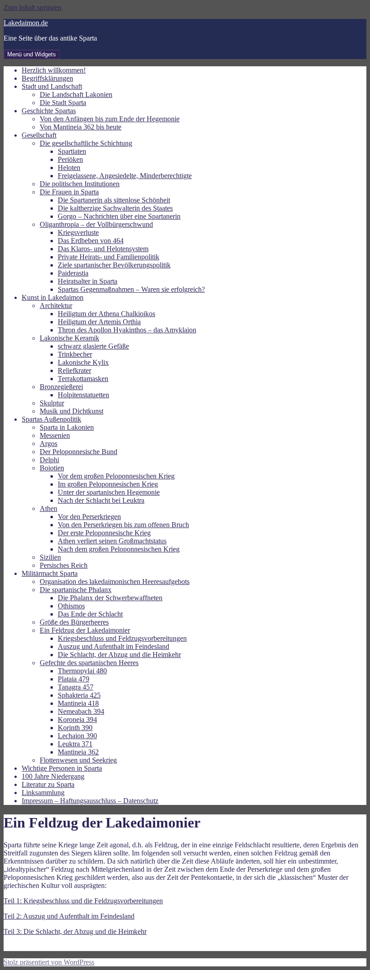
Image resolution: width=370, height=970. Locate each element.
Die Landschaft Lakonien (76, 94)
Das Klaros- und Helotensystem (103, 249)
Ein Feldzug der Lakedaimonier (85, 630)
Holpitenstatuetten (83, 395)
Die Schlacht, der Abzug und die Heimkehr (119, 654)
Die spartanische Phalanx (75, 589)
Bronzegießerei (61, 387)
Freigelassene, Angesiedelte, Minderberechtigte (125, 175)
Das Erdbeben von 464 (91, 240)
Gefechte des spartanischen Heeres (89, 663)
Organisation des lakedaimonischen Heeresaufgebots (115, 581)
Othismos (71, 606)
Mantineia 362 (78, 752)
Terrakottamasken (83, 378)
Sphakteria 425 (79, 695)
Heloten (69, 167)
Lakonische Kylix (83, 362)
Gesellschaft (39, 135)
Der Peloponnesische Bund (78, 451)
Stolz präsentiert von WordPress (49, 962)
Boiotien (52, 468)
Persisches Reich (64, 565)
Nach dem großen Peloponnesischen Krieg (119, 549)
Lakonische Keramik (69, 338)
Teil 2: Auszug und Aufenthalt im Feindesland (69, 916)
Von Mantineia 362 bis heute (80, 127)
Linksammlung (43, 792)
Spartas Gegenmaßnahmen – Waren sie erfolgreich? (131, 289)
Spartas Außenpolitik (51, 419)
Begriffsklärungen (47, 78)
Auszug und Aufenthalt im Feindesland (113, 646)
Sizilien (50, 557)
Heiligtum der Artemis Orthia (99, 322)
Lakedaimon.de (26, 23)
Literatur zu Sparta (48, 784)
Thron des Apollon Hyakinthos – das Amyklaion (127, 330)
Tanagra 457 (75, 687)
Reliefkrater (74, 370)
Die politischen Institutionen (80, 184)
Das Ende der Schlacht (90, 614)
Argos (48, 443)
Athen (48, 508)
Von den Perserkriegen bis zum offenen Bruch (123, 525)
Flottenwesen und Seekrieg (78, 760)
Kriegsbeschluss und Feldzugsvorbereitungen (122, 638)
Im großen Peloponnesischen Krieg (108, 484)
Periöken (70, 159)
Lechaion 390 (77, 736)
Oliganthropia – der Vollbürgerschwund (96, 224)
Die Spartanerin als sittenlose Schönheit (114, 200)
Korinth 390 (75, 727)
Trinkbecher (75, 354)
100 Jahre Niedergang (53, 776)
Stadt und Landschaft (52, 86)
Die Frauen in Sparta (69, 192)
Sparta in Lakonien (67, 427)
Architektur (56, 305)
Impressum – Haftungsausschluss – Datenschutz (90, 801)
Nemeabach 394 (81, 711)
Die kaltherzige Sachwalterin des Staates (115, 208)
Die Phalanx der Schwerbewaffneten (110, 598)
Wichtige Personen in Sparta (62, 768)
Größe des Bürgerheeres (74, 622)
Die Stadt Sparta (63, 102)
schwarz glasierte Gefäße (93, 346)
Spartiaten (72, 151)
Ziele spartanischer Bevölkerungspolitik (114, 265)
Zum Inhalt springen (32, 7)
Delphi (49, 460)
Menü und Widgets (31, 54)
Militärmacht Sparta (50, 573)
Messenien (55, 435)
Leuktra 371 (75, 744)
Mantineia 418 (78, 703)
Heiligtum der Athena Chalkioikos (106, 313)
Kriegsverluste (78, 232)
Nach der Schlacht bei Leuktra (101, 500)
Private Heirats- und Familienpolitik (108, 257)
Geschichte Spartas (49, 111)
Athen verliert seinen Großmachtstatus (112, 541)
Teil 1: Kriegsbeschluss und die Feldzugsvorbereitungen (83, 901)
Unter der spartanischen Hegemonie (109, 492)
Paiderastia (73, 273)
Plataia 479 (73, 679)
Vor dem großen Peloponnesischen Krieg (116, 476)
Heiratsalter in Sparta (87, 281)
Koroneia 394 (77, 719)
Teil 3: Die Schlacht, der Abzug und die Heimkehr (75, 931)
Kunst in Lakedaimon (52, 297)
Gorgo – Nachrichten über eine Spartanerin (119, 216)
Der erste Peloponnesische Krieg (104, 533)
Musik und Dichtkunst (71, 411)
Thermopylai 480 (82, 671)
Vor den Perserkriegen (89, 516)
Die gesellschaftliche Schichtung (86, 143)
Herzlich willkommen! (54, 70)
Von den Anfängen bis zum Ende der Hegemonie (110, 119)
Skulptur (52, 403)
